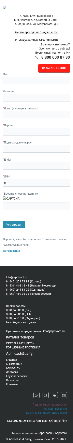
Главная (11, 359)
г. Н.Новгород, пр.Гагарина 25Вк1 (36, 20)
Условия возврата (55, 408)
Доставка (12, 372)
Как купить (13, 368)
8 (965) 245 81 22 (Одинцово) (25, 289)
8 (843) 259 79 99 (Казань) (23, 281)
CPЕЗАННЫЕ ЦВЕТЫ (20, 343)
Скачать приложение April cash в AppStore (39, 433)
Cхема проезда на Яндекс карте (36, 32)
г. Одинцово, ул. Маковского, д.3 (36, 24)
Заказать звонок (54, 68)
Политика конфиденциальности (46, 412)
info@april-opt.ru (17, 277)
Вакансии (12, 380)
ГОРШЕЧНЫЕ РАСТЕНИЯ (23, 347)
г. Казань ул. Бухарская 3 (36, 15)
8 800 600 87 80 (55, 57)
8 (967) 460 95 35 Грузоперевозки (28, 293)
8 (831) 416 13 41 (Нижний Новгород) (31, 285)
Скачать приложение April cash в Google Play (37, 421)
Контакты (12, 384)
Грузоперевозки (16, 376)
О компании (14, 363)
